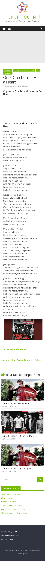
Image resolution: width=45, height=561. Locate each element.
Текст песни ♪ (22, 16)
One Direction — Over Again (17, 468)
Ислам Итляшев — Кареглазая (14, 513)
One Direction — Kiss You (16, 403)
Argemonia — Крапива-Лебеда (13, 509)
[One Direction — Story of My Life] (22, 412)
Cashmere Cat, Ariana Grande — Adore (21, 361)
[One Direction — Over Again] (22, 445)
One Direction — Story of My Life (20, 435)
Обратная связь (8, 540)
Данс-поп (7, 70)
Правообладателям (9, 531)
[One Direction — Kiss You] (22, 380)
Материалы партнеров (10, 535)
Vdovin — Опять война (10, 494)
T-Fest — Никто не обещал (12, 505)
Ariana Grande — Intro (14, 349)
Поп (32, 70)
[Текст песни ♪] (4, 28)
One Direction (24, 86)
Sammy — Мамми (8, 502)
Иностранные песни (21, 70)
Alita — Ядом (6, 498)
